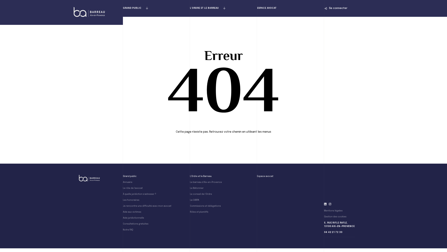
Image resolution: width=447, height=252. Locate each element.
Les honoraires (131, 200)
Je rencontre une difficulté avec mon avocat (147, 206)
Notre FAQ (128, 230)
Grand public (132, 8)
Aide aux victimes (132, 212)
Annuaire (127, 182)
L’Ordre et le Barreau (204, 8)
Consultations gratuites (135, 224)
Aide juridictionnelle (133, 218)
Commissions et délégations (205, 206)
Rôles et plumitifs (199, 212)
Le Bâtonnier (197, 188)
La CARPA (194, 200)
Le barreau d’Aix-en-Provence (206, 182)
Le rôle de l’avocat (133, 188)
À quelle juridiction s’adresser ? (139, 194)
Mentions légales (333, 211)
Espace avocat (267, 8)
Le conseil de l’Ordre (201, 194)
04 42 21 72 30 (333, 232)
